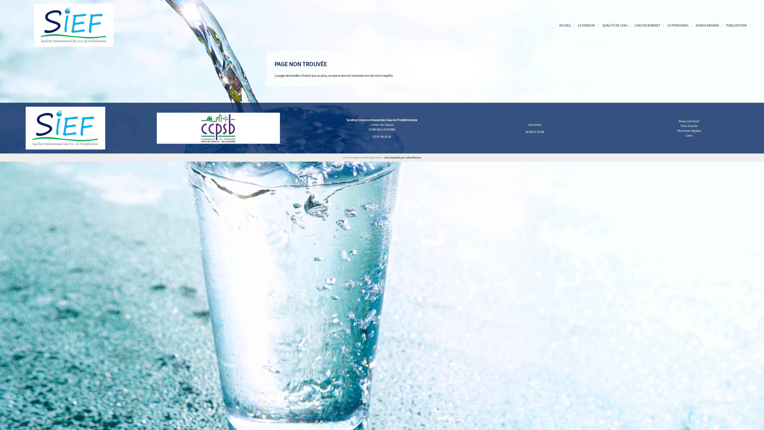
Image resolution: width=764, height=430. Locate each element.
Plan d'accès (689, 126)
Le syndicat (586, 25)
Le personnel (678, 25)
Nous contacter (689, 121)
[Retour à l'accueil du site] (74, 25)
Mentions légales (689, 131)
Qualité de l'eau (615, 25)
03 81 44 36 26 (382, 137)
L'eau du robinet (647, 25)
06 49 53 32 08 (535, 132)
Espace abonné (707, 25)
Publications (736, 25)
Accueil (565, 25)
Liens (689, 135)
